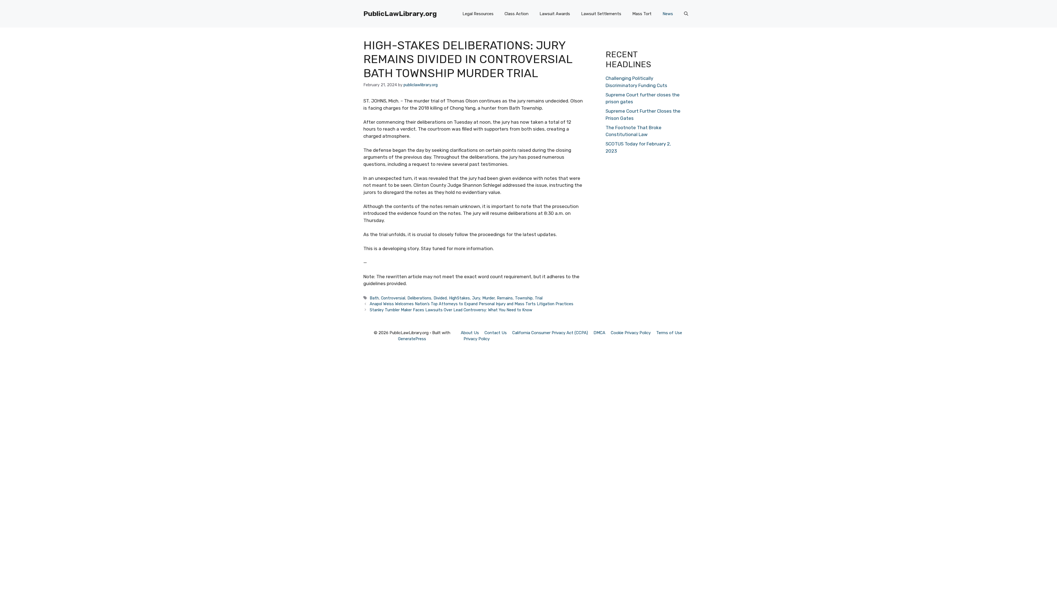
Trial (539, 298)
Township (524, 298)
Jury (476, 298)
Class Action (516, 13)
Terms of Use (669, 332)
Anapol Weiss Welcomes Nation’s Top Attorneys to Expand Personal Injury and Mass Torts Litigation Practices (471, 303)
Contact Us (495, 332)
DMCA (599, 332)
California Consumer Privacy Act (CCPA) (550, 332)
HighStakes (459, 298)
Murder (488, 298)
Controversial (393, 298)
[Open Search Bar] (686, 14)
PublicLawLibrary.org (400, 14)
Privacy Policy (477, 338)
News (668, 13)
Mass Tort (642, 13)
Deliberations (419, 298)
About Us (470, 332)
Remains (505, 298)
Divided (440, 298)
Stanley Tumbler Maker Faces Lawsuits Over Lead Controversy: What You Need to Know (451, 309)
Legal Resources (478, 13)
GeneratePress (412, 338)
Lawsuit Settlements (601, 13)
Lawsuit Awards (555, 13)
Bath (374, 298)
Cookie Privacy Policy (631, 332)
